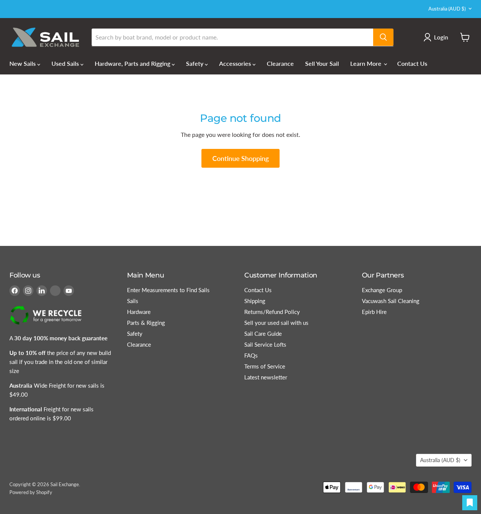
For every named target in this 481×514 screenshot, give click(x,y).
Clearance (280, 63)
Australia (447, 9)
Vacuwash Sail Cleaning (390, 300)
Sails (132, 300)
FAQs (251, 355)
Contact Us (412, 63)
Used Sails (65, 63)
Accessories (236, 63)
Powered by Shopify (30, 492)
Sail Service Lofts (265, 344)
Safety (195, 63)
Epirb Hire (374, 311)
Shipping (254, 300)
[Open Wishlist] (469, 502)
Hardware (139, 311)
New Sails (23, 63)
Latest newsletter (265, 377)
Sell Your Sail (322, 63)
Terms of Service (264, 366)
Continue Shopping (240, 158)
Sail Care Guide (263, 333)
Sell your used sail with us (276, 322)
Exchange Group (382, 290)
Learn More (366, 63)
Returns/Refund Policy (272, 311)
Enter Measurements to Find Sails (168, 290)
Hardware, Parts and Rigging (133, 63)
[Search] (383, 37)
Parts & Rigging (146, 322)
